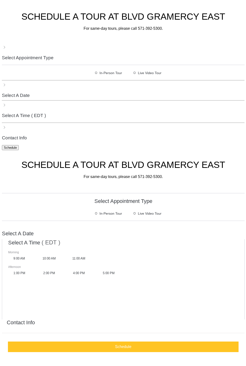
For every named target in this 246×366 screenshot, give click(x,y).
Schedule (10, 147)
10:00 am (49, 258)
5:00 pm (109, 273)
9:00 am (19, 258)
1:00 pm (19, 273)
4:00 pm (79, 273)
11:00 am (78, 258)
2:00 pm (49, 273)
